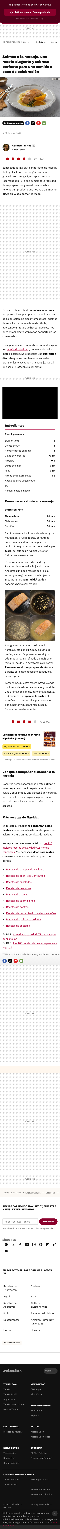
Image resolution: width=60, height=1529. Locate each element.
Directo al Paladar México (12, 1506)
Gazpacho (51, 1193)
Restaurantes (11, 1319)
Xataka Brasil (10, 1484)
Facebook (27, 123)
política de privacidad (44, 1228)
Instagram (33, 1244)
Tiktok (54, 1244)
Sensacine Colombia (41, 1494)
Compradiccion (11, 1463)
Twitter (33, 123)
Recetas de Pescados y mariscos (31, 954)
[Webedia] (12, 1373)
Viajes (34, 1296)
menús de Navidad (17, 349)
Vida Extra (36, 1394)
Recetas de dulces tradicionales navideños (31, 913)
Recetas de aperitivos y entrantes (25, 875)
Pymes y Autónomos (41, 1458)
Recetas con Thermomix (10, 1288)
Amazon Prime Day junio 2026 (42, 1321)
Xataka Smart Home (13, 1404)
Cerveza (27, 42)
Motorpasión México (41, 1504)
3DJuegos (36, 1389)
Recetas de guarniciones (20, 900)
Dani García (41, 42)
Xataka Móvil (10, 1394)
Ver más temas (12, 1343)
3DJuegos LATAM (39, 1479)
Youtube (26, 1244)
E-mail (44, 123)
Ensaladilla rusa (33, 1193)
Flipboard (38, 123)
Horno (7, 1330)
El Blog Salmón (39, 1453)
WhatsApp (6, 1244)
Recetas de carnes (17, 894)
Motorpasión (37, 1431)
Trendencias (9, 1453)
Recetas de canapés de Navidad (24, 869)
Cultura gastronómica (39, 1305)
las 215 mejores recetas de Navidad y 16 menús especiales (27, 848)
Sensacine (36, 1410)
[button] (23, 146)
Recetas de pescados (18, 888)
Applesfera (9, 1399)
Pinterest (40, 1244)
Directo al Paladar (12, 1431)
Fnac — (41, 753)
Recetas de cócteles (18, 925)
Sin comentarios (15, 123)
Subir (48, 1371)
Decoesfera (9, 1458)
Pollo (6, 1313)
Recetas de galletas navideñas (23, 919)
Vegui (6, 1296)
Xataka (6, 1389)
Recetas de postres (17, 907)
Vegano (54, 42)
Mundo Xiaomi (10, 1409)
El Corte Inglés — (16, 753)
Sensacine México (40, 1489)
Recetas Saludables (42, 1313)
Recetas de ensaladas (19, 882)
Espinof (35, 1415)
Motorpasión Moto (40, 1436)
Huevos (35, 1330)
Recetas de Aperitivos (10, 1305)
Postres (35, 1286)
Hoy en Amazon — (17, 746)
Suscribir (48, 1221)
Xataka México (10, 1479)
